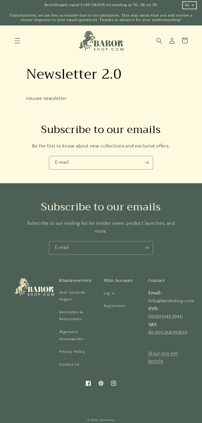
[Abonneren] (146, 163)
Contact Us (69, 364)
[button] (17, 40)
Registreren (114, 306)
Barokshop (107, 420)
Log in (109, 293)
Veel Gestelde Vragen (72, 296)
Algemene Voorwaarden (71, 335)
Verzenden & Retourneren (71, 316)
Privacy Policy (72, 351)
